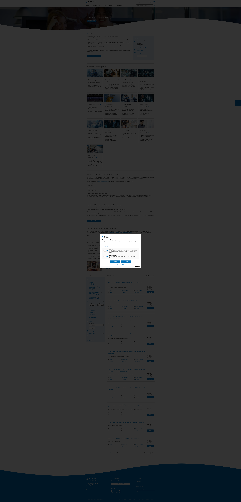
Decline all (126, 261)
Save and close (120, 264)
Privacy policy (105, 246)
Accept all (115, 261)
